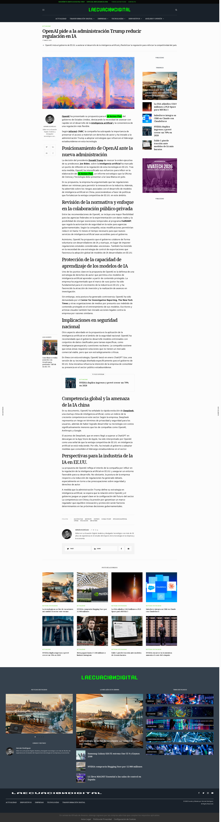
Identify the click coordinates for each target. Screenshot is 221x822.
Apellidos (75, 417)
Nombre (75, 408)
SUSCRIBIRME (80, 434)
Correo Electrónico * (80, 399)
